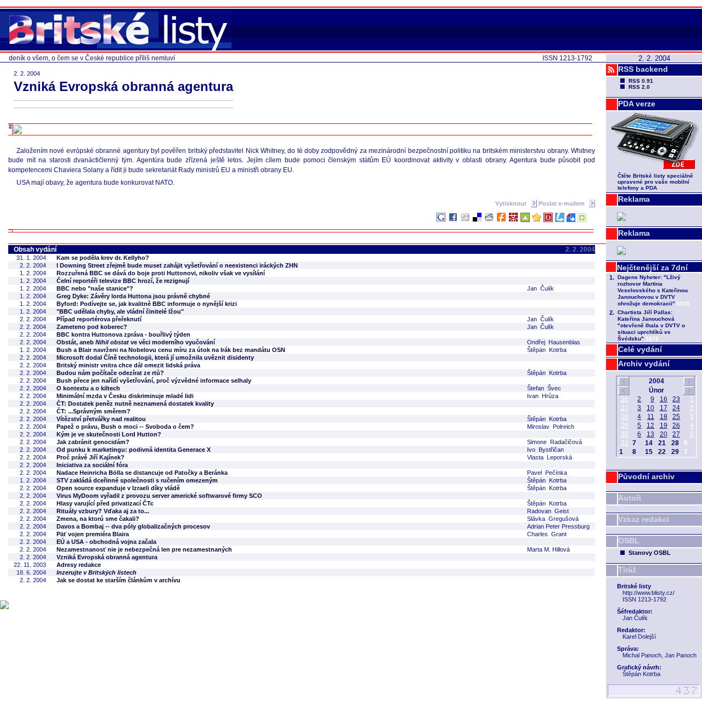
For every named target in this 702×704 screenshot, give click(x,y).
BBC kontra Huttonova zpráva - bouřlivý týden (123, 334)
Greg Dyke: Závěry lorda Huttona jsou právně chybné (133, 296)
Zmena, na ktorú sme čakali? (97, 518)
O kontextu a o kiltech (88, 388)
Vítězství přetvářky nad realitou (101, 419)
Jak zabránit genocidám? (92, 442)
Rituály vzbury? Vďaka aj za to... (102, 511)
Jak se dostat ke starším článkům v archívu (118, 580)
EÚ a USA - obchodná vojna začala (106, 541)
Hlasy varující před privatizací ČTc (105, 503)
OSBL (628, 540)
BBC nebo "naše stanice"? (94, 288)
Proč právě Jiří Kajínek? (90, 457)
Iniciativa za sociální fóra (92, 465)
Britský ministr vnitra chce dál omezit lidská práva (128, 365)
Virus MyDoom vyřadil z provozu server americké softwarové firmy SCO (159, 495)
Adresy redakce (78, 564)
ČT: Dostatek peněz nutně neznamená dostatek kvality (135, 403)
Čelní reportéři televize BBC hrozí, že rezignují (122, 280)
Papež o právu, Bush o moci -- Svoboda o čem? (125, 426)
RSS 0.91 (641, 81)
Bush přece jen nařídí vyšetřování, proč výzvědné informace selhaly (153, 380)
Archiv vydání (644, 363)
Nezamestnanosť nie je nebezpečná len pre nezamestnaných (144, 549)
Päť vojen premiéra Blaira (92, 534)
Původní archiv (646, 476)
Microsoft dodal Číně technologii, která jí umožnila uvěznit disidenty (155, 357)
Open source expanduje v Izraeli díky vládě (118, 488)
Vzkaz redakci (643, 519)
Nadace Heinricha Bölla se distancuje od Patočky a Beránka (142, 472)
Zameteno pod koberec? (91, 326)
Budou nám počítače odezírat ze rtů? (110, 373)
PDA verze (636, 103)
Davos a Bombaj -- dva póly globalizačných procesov (133, 526)
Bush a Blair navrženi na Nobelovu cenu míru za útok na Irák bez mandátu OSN (170, 350)
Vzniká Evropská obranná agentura (106, 557)
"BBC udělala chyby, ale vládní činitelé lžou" (120, 311)
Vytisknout (511, 203)
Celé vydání (640, 349)
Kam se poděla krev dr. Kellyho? (102, 257)
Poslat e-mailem (562, 203)
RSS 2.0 (639, 87)
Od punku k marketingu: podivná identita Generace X (133, 449)
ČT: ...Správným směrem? (93, 411)
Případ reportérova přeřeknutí (98, 319)
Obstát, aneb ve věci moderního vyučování (135, 342)
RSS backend (643, 69)
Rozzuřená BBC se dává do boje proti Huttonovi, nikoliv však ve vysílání (160, 273)
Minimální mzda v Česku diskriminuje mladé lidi (125, 396)
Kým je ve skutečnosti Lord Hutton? (108, 434)
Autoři (629, 497)
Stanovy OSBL (650, 552)
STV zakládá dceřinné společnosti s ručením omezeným (137, 480)
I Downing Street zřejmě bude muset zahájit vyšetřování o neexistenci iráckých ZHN (177, 265)
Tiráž (627, 569)
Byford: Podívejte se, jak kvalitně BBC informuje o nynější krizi (146, 303)
